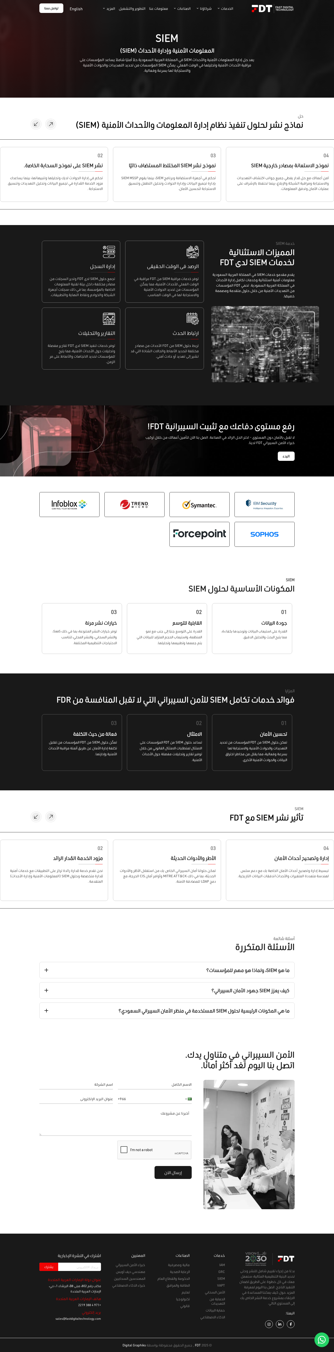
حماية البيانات (215, 1310)
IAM (222, 1265)
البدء (286, 456)
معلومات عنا (158, 9)
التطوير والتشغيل (132, 9)
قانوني (185, 1306)
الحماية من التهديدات (217, 1301)
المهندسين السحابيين (129, 1278)
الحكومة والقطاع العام (173, 1278)
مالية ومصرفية (179, 1265)
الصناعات (184, 9)
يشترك (48, 1267)
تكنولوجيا (183, 1299)
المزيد (110, 9)
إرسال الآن (173, 1172)
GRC (221, 1271)
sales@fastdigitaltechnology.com (78, 1319)
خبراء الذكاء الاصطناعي (128, 1285)
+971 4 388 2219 (89, 1305)
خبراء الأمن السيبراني (130, 1265)
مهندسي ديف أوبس (130, 1271)
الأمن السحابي (215, 1292)
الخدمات (227, 9)
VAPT (221, 1285)
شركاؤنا (206, 9)
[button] (187, 1099)
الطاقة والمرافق (178, 1285)
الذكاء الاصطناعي (212, 1317)
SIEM (221, 1278)
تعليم (186, 1292)
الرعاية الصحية (180, 1271)
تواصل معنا (51, 8)
